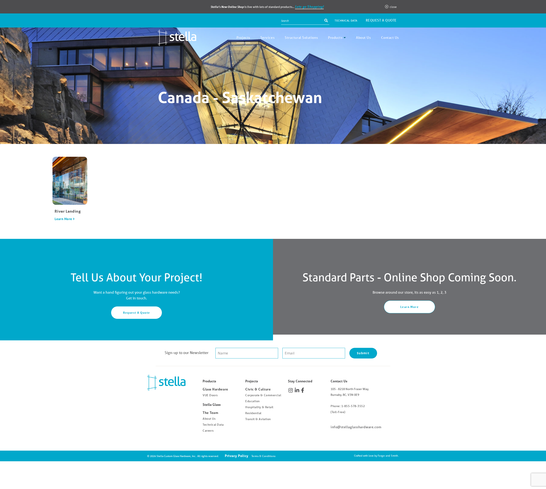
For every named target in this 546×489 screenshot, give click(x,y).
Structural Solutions (301, 37)
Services (267, 37)
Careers (208, 430)
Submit (363, 353)
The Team (210, 412)
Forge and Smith (388, 455)
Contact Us (390, 37)
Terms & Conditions (263, 456)
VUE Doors (210, 395)
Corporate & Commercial (263, 395)
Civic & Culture (258, 389)
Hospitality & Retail (259, 407)
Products (335, 37)
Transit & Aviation (258, 419)
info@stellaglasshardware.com (356, 427)
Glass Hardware (215, 389)
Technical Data (346, 20)
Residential (253, 413)
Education (252, 401)
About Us (363, 37)
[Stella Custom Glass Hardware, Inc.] (171, 43)
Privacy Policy (236, 455)
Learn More (63, 219)
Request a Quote (381, 20)
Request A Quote (136, 313)
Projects (243, 37)
